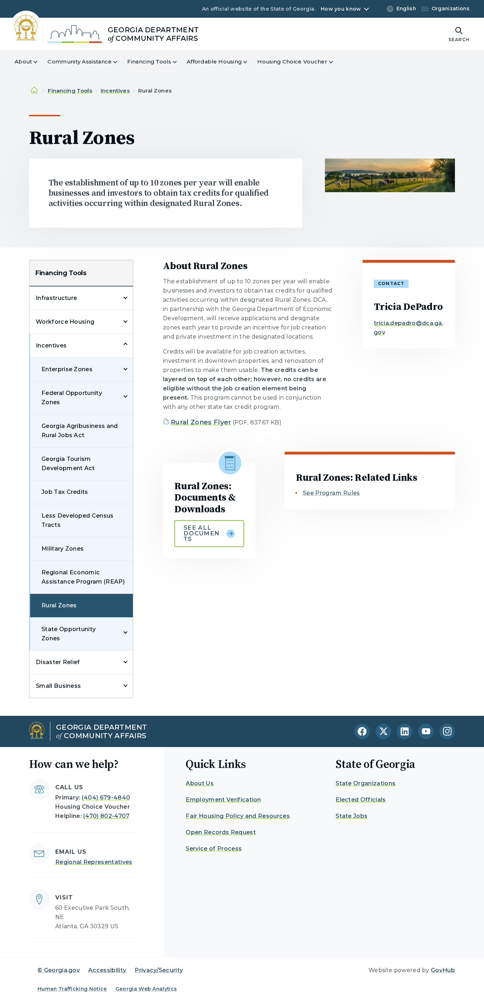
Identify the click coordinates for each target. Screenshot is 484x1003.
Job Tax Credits (64, 492)
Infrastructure (56, 298)
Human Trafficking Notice (72, 989)
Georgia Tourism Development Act (68, 464)
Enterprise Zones (66, 369)
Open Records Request (220, 832)
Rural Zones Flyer (201, 422)
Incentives (115, 90)
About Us (200, 783)
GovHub (443, 970)
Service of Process (214, 848)
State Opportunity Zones (68, 634)
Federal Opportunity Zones (71, 398)
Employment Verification (223, 799)
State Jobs (351, 816)
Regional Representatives (94, 862)
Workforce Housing (65, 321)
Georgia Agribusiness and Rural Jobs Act (79, 431)
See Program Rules (331, 493)
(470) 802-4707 (106, 816)
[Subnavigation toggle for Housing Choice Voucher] (335, 62)
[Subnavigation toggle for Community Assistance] (119, 62)
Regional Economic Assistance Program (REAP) (83, 577)
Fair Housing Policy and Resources (238, 816)
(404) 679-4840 (106, 797)
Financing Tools (70, 90)
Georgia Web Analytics (146, 989)
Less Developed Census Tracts (77, 520)
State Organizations (365, 783)
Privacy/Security (159, 970)
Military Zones (62, 548)
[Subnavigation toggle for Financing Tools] (179, 62)
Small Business (58, 685)
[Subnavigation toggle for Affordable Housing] (249, 62)
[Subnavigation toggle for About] (39, 62)
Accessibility (107, 970)
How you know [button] (341, 9)
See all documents (201, 533)
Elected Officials (360, 799)
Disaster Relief (58, 662)
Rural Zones (59, 605)
